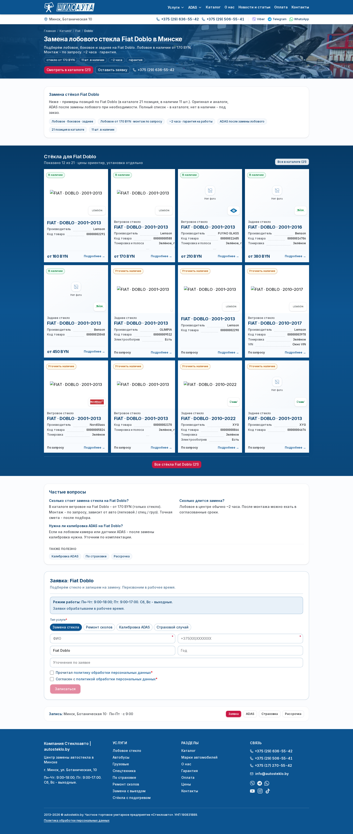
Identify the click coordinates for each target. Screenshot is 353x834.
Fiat (77, 31)
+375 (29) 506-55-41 (225, 19)
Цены (186, 784)
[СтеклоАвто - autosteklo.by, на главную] (69, 7)
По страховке (96, 556)
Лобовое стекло (127, 751)
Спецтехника (124, 771)
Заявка (233, 714)
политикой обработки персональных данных (116, 679)
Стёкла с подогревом (132, 798)
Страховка (270, 714)
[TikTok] (267, 791)
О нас (230, 7)
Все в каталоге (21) (292, 162)
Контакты (300, 7)
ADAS (192, 7)
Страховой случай (173, 627)
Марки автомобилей (199, 757)
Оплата (281, 7)
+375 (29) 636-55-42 (180, 19)
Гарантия (189, 771)
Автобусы (121, 757)
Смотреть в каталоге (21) (69, 70)
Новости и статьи (254, 7)
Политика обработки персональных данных (77, 820)
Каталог (213, 7)
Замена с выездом (129, 791)
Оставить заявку (112, 70)
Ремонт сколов (99, 627)
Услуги (174, 7)
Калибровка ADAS (65, 556)
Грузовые (121, 764)
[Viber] (252, 783)
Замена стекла (66, 627)
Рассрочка (122, 556)
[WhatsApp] (266, 783)
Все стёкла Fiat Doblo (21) (176, 464)
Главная (50, 31)
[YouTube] (252, 791)
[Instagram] (260, 791)
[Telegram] (259, 783)
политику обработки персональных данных (112, 672)
